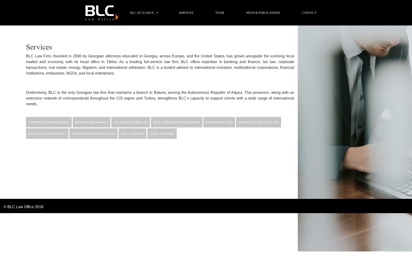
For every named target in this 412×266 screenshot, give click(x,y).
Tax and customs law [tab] (131, 122)
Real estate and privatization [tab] (176, 122)
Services (186, 13)
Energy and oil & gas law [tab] (258, 122)
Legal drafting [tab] (162, 134)
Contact (309, 13)
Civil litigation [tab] (132, 134)
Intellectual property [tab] (47, 134)
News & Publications (263, 13)
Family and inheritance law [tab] (93, 134)
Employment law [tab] (219, 122)
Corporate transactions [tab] (48, 122)
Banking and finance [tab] (91, 122)
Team (219, 13)
